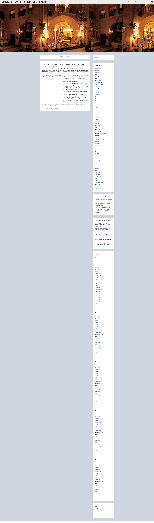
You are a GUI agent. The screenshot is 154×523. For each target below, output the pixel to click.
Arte (96, 74)
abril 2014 (97, 442)
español (51, 104)
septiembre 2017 (99, 359)
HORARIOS (64, 104)
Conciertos (97, 94)
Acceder (97, 508)
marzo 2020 (98, 297)
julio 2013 (97, 461)
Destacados (97, 104)
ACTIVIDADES (46, 104)
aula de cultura (56, 105)
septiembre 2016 (99, 383)
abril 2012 (97, 491)
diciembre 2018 (98, 328)
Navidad (97, 153)
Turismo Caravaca (55, 66)
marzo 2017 (97, 371)
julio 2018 (97, 338)
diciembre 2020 (98, 289)
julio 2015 (97, 412)
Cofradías (97, 92)
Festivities (97, 125)
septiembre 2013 (99, 457)
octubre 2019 (98, 308)
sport (96, 178)
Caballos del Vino (99, 82)
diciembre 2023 (98, 279)
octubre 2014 (98, 430)
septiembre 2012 (99, 481)
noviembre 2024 (99, 263)
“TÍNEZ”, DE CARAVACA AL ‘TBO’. (102, 207)
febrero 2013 (98, 471)
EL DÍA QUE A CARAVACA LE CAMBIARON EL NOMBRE (103, 225)
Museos (97, 147)
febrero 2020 (98, 299)
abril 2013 (97, 467)
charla (78, 105)
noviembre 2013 (98, 452)
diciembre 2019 (98, 303)
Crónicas (97, 98)
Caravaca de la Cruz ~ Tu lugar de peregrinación (24, 2)
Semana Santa (98, 174)
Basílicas (97, 78)
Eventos (55, 104)
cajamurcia (62, 105)
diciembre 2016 (98, 377)
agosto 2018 (97, 336)
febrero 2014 (98, 446)
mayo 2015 (97, 416)
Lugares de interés (99, 139)
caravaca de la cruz (73, 105)
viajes (96, 186)
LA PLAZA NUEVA (99, 205)
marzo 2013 (97, 469)
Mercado (97, 141)
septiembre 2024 (99, 265)
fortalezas (55, 107)
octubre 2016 (98, 381)
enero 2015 (97, 424)
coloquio (82, 105)
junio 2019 (97, 316)
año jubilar (97, 72)
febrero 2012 (98, 495)
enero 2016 (97, 399)
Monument (97, 143)
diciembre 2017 (98, 352)
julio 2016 (97, 387)
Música (96, 149)
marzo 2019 (97, 322)
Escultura (97, 109)
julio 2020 (97, 293)
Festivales (97, 121)
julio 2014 (97, 436)
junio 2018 (97, 340)
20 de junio (80, 104)
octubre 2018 (98, 332)
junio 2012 (97, 487)
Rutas (96, 170)
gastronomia (98, 131)
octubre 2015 (98, 406)
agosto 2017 (97, 361)
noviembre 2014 (99, 428)
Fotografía (97, 129)
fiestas (96, 127)
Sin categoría (98, 176)
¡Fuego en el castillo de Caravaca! (102, 203)
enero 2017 (97, 375)
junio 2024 (97, 267)
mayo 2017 (97, 367)
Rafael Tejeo (98, 164)
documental (44, 107)
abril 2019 (97, 320)
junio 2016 (97, 389)
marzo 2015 (97, 420)
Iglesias (96, 137)
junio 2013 (97, 463)
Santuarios (97, 172)
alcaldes (97, 70)
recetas (96, 166)
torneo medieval (99, 182)
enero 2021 (97, 287)
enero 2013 (97, 473)
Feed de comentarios (100, 513)
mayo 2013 (97, 465)
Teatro (96, 180)
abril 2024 (97, 271)
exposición (50, 107)
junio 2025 (97, 259)
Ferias (96, 119)
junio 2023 (97, 281)
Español (130, 2)
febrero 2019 (98, 324)
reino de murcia (73, 107)
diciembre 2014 (98, 426)
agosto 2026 (98, 257)
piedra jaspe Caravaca (100, 160)
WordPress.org (98, 515)
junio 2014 (97, 438)
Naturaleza (97, 151)
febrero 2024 (98, 275)
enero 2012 (97, 497)
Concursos (97, 96)
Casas (96, 86)
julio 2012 (97, 485)
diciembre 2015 (98, 401)
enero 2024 (97, 277)
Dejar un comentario (57, 108)
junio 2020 (97, 295)
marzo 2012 (97, 493)
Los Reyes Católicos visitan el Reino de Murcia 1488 (63, 64)
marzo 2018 (97, 346)
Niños (96, 156)
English (137, 2)
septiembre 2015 (99, 408)
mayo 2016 (97, 391)
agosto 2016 (97, 385)
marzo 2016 (97, 395)
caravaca (66, 105)
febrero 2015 (98, 422)
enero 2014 (97, 448)
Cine (96, 90)
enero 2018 (97, 350)
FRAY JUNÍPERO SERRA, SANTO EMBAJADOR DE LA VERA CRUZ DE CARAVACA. (103, 211)
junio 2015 (97, 414)
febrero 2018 (98, 348)
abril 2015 (97, 418)
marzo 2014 (97, 444)
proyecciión (67, 107)
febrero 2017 (98, 373)
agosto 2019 (97, 312)
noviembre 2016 (99, 379)
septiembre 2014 (99, 432)
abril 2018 (97, 344)
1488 (77, 104)
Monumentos (98, 145)
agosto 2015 (97, 410)
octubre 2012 (98, 479)
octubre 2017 (98, 357)
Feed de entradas (99, 511)
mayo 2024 (97, 269)
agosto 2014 (97, 434)
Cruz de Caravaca (99, 100)
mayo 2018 (97, 342)
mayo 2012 (97, 489)
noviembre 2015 (98, 403)
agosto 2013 (97, 459)
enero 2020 (97, 301)
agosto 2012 (98, 483)
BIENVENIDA (98, 80)
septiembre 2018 (99, 334)
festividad (97, 123)
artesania (97, 76)
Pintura (96, 162)
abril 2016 (97, 393)
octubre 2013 (98, 455)
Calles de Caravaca (99, 84)
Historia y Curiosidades (100, 133)
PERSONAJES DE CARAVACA (101, 158)
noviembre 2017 (98, 355)
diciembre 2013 (98, 450)
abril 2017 (97, 369)
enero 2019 (97, 326)
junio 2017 (97, 365)
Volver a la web (145, 2)
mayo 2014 (97, 440)
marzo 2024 (98, 273)
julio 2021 (97, 283)
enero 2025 (97, 261)
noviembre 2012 (99, 477)
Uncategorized (70, 104)
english (96, 107)
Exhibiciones (98, 115)
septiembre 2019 (99, 310)
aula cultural (50, 105)
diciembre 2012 (98, 475)
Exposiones (59, 104)
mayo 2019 (97, 318)
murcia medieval (60, 107)
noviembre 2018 (99, 330)
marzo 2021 (97, 285)
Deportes (97, 102)
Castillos (97, 88)
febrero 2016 (98, 397)
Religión (97, 168)
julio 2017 (97, 363)
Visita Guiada (98, 188)
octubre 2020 (98, 291)
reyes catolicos (80, 107)
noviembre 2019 (99, 306)
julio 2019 (97, 314)
